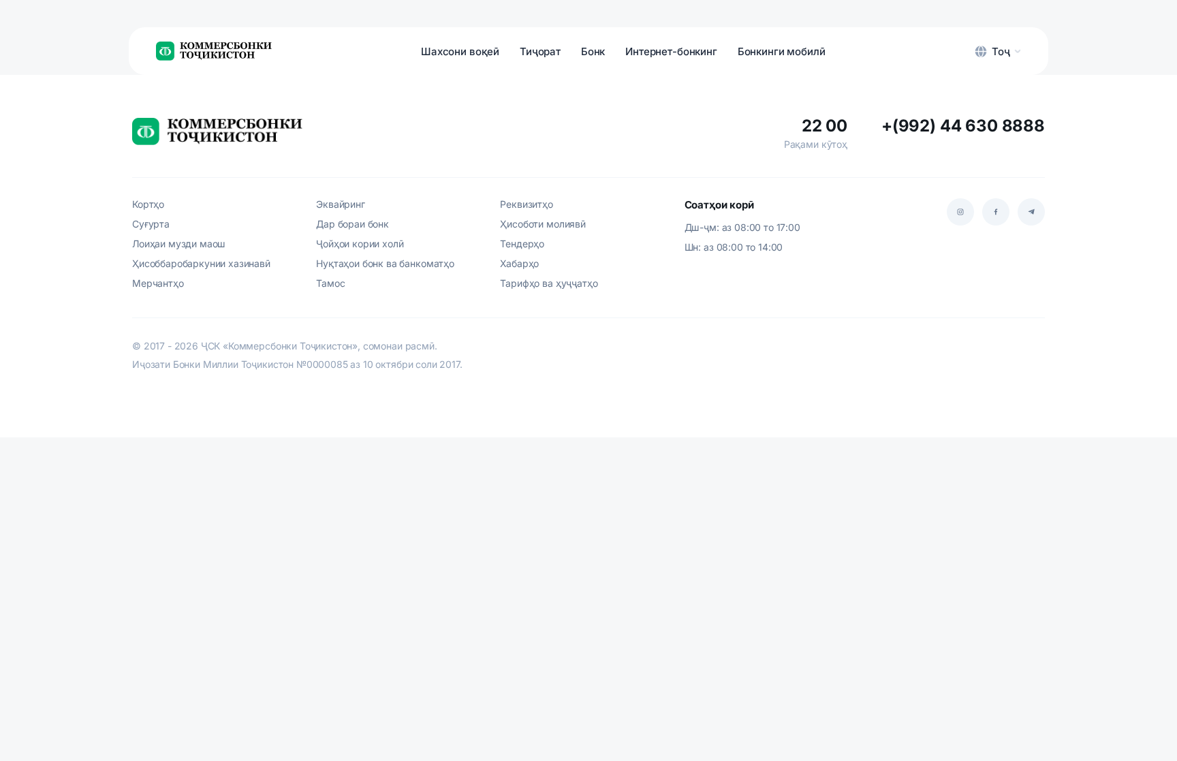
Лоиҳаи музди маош (178, 243)
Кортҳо (148, 204)
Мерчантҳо (158, 283)
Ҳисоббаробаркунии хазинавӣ (201, 263)
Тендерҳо (522, 243)
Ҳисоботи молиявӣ (542, 224)
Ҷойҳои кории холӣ (359, 243)
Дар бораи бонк (352, 224)
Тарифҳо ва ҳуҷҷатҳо (548, 283)
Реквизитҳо (526, 204)
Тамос (330, 283)
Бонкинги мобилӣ (782, 51)
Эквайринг (340, 204)
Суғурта (151, 224)
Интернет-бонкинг (671, 51)
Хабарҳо (519, 263)
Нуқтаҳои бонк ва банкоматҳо (385, 263)
